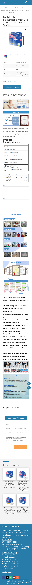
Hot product (9, 568)
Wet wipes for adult (11, 564)
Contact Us (25, 583)
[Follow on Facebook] (3, 577)
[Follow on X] (7, 577)
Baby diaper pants (11, 559)
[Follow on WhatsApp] (10, 577)
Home (3, 8)
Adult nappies (9, 557)
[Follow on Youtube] (14, 577)
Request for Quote (12, 87)
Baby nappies (9, 555)
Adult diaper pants (11, 561)
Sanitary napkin (11, 8)
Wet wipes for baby (11, 566)
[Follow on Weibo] (17, 577)
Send (20, 447)
